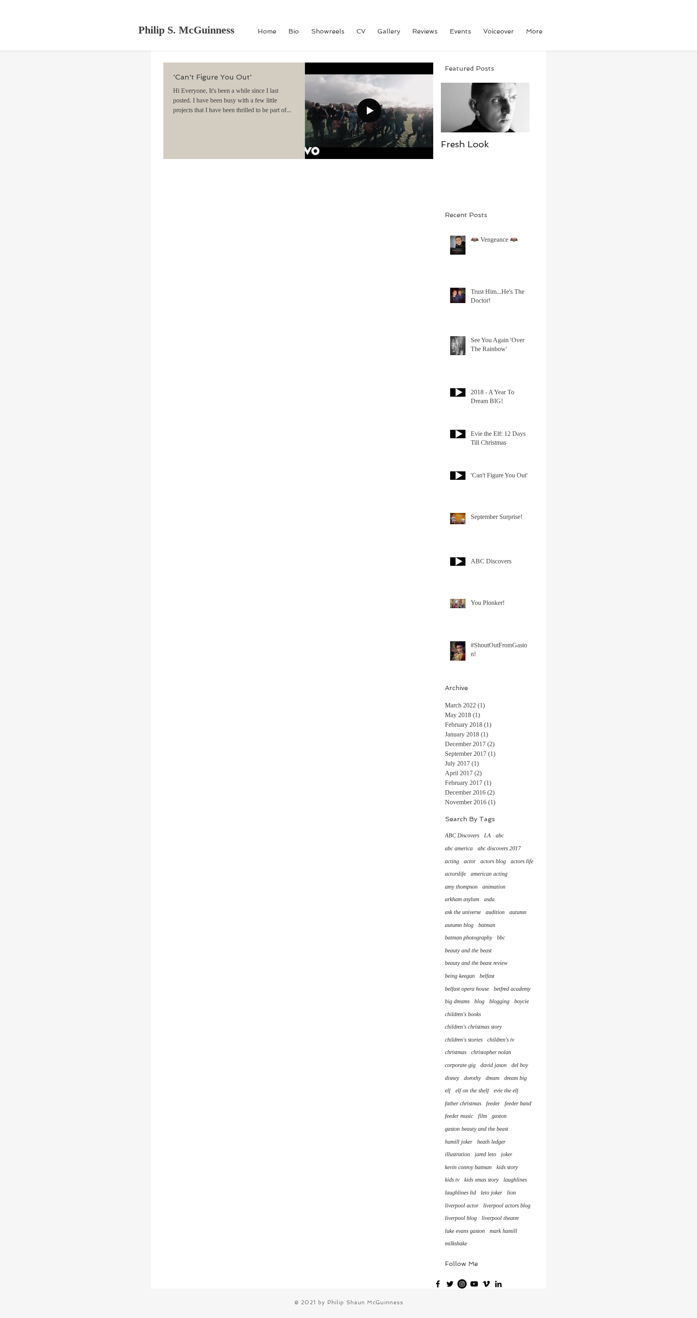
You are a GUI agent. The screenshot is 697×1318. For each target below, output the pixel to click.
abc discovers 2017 (499, 848)
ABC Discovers (462, 836)
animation (493, 887)
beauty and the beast (468, 951)
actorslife (455, 874)
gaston (499, 1116)
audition (495, 912)
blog (479, 1001)
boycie (521, 1001)
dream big (515, 1078)
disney (452, 1078)
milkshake (456, 1244)
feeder (493, 1103)
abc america (459, 848)
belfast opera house (467, 989)
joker (506, 1154)
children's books (463, 1014)
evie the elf (506, 1091)
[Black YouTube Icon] (474, 1284)
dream (492, 1078)
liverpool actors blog (506, 1206)
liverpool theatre (500, 1218)
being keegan (460, 976)
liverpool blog (461, 1218)
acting (452, 861)
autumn (517, 912)
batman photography (468, 938)
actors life (522, 861)
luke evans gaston (465, 1231)
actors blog (493, 861)
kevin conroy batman (468, 1167)
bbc (501, 938)
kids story (507, 1167)
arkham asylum (462, 899)
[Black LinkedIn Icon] (498, 1284)
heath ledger (491, 1142)
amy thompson (461, 887)
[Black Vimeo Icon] (486, 1284)
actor (470, 861)
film (482, 1116)
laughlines (515, 1180)
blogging (499, 1001)
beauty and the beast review (476, 963)
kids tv (452, 1180)
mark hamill (503, 1231)
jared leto (485, 1154)
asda (489, 899)
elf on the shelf (472, 1091)
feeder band (518, 1103)
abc (500, 836)
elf (448, 1091)
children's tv (500, 1040)
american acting (489, 874)
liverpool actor (461, 1206)
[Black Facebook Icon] (437, 1284)
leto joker (491, 1193)
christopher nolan (491, 1052)
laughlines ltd (460, 1193)
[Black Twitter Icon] (450, 1284)
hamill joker (458, 1142)
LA (487, 836)
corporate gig (460, 1065)
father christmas (463, 1103)
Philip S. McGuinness (186, 30)
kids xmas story (481, 1180)
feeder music (459, 1116)
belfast (487, 976)
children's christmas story (473, 1027)
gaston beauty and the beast (476, 1129)
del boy (519, 1065)
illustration (457, 1154)
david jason (493, 1065)
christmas (455, 1052)
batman (486, 925)
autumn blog (459, 925)
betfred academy (512, 989)
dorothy (472, 1078)
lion (511, 1193)
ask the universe (463, 912)
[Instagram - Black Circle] (462, 1284)
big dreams (457, 1001)
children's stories (463, 1040)
